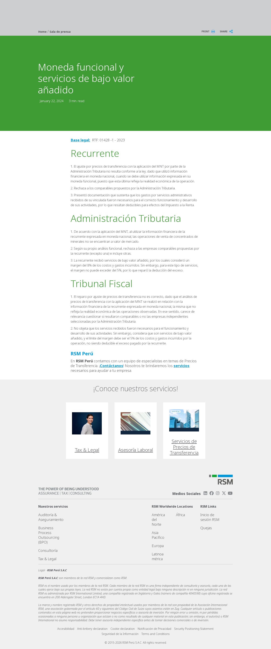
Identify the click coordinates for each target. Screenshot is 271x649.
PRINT (205, 31)
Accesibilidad (65, 629)
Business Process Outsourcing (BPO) (48, 535)
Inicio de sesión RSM (209, 517)
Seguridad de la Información (120, 634)
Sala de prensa (60, 32)
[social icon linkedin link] (205, 493)
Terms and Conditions (155, 634)
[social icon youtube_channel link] (230, 493)
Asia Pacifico (158, 535)
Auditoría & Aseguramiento (50, 517)
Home (42, 32)
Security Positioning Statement (194, 629)
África (180, 514)
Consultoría (48, 550)
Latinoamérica (157, 556)
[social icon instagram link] (217, 493)
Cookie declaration (123, 629)
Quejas (206, 527)
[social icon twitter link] (224, 493)
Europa (158, 545)
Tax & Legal (47, 558)
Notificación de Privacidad (154, 629)
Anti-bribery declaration (92, 629)
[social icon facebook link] (211, 493)
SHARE (224, 31)
